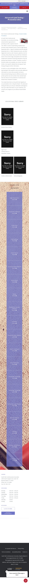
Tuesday (9, 492)
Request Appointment (8, 513)
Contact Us (24, 552)
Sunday (7, 501)
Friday (9, 498)
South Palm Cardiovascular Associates (8, 27)
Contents (20, 27)
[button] (14, 7)
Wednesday (9, 494)
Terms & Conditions (6, 552)
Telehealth (10, 3)
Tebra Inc (14, 548)
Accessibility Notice (16, 552)
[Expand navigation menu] (27, 11)
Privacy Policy (21, 548)
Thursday (9, 496)
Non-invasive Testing (12, 28)
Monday (9, 490)
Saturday (7, 499)
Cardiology (3, 28)
